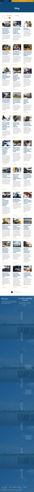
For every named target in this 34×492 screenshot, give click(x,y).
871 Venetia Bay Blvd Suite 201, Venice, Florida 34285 (21, 426)
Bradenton (21, 330)
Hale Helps (20, 487)
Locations (24, 487)
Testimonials (14, 487)
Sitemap (12, 489)
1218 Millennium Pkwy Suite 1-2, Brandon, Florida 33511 (21, 406)
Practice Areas (5, 487)
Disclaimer (20, 489)
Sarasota (21, 310)
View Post (4, 41)
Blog (17, 487)
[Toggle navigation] (32, 4)
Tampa (21, 446)
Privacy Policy (8, 489)
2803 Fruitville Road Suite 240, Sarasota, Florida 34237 (21, 315)
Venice (21, 421)
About (2, 487)
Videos (10, 487)
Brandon (21, 401)
